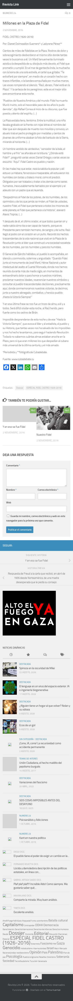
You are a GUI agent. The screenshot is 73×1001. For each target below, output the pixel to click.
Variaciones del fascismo (33, 782)
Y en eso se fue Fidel (14, 426)
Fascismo (46, 943)
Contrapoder (29, 925)
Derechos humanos (60, 929)
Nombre (11, 489)
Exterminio (35, 944)
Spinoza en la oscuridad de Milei (37, 668)
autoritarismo (42, 921)
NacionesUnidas (9, 953)
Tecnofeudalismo (22, 961)
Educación (53, 934)
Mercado (63, 948)
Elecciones (62, 934)
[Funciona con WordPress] (27, 990)
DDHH (39, 925)
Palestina (55, 952)
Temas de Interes (28, 758)
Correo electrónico (48, 489)
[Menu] (68, 4)
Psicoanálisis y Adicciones (33, 819)
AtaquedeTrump (29, 921)
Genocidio (11, 947)
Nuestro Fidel (43, 434)
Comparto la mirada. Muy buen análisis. (35, 899)
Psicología (14, 956)
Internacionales (39, 948)
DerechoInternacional (24, 929)
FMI (54, 944)
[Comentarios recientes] (45, 655)
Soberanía (62, 956)
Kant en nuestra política (32, 838)
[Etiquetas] (62, 655)
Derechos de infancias (43, 929)
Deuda (5, 934)
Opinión (35, 952)
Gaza (61, 943)
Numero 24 (9, 13)
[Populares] (28, 655)
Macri (56, 948)
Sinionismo (51, 957)
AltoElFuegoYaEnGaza (12, 921)
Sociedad (8, 961)
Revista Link (10, 4)
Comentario (13, 465)
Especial (6, 939)
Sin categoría (26, 739)
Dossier (19, 388)
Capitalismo (13, 924)
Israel (50, 948)
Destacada (25, 664)
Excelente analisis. (24, 912)
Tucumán (34, 961)
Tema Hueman (53, 990)
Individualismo (27, 948)
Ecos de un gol (27, 725)
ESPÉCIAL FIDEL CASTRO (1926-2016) (44, 388)
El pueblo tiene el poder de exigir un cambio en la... (41, 856)
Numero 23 (25, 815)
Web (8, 502)
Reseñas (42, 957)
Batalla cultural (58, 920)
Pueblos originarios (31, 957)
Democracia (51, 925)
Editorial (41, 933)
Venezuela (42, 961)
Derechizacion (8, 929)
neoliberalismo (22, 953)
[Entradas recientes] (11, 655)
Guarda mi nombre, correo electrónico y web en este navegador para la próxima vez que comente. (35, 518)
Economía (29, 934)
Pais (44, 952)
